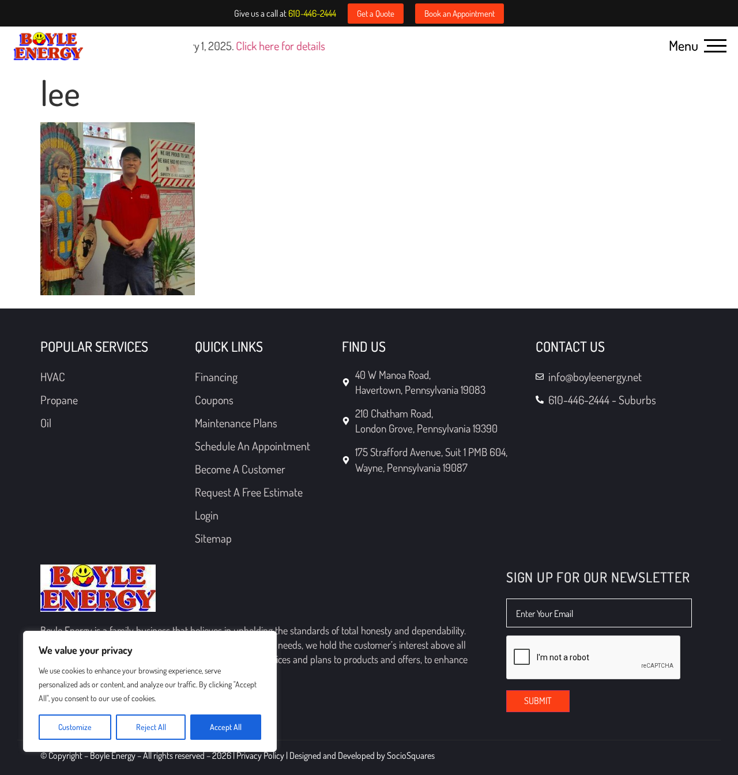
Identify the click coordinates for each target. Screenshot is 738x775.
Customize (75, 727)
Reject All (151, 727)
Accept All (226, 727)
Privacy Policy (261, 755)
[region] (150, 691)
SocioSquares (411, 755)
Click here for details (223, 45)
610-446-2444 (312, 13)
